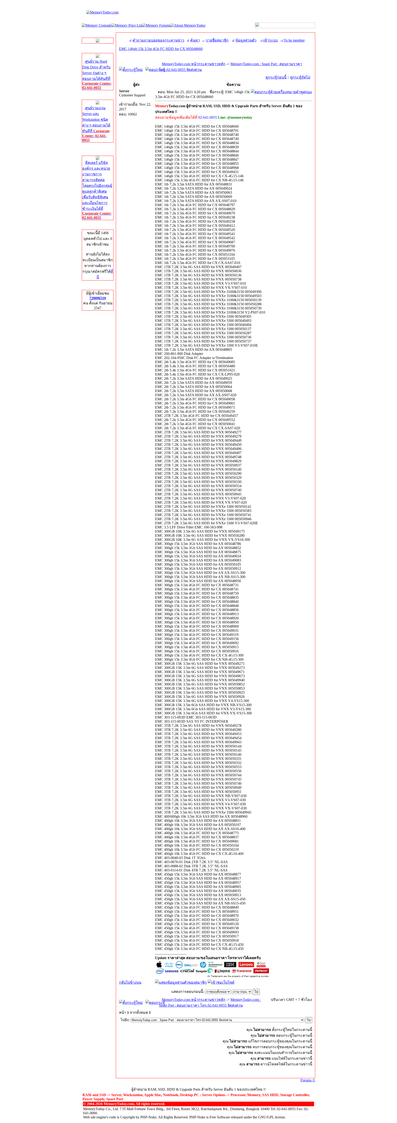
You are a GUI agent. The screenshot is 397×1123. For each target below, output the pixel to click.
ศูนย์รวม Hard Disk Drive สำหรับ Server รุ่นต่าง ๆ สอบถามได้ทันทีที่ (96, 74)
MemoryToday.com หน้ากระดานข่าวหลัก (193, 64)
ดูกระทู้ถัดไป (300, 77)
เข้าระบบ (270, 40)
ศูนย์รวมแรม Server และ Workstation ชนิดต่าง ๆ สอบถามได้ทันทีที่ (96, 124)
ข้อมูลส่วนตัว (245, 40)
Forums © (308, 1080)
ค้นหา (195, 40)
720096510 (97, 298)
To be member (294, 40)
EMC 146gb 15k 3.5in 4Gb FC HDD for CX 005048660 (161, 49)
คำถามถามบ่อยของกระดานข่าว (158, 40)
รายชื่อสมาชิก (217, 40)
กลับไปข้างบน (130, 982)
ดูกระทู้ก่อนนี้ (276, 77)
